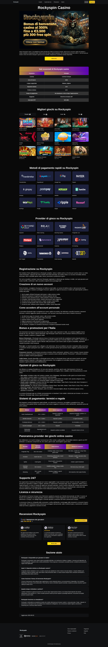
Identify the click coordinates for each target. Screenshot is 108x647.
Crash (61, 114)
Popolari (27, 114)
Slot (79, 114)
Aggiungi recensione (81, 520)
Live (44, 114)
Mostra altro (54, 543)
